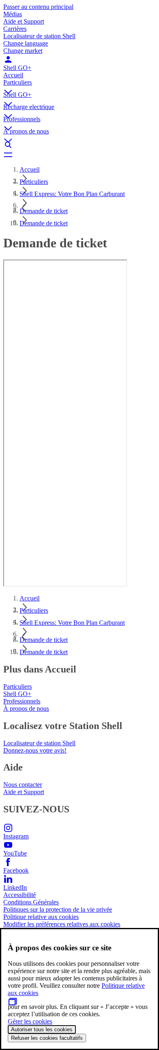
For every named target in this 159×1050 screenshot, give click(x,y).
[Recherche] (79, 145)
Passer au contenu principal (38, 6)
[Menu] (79, 154)
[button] (79, 85)
